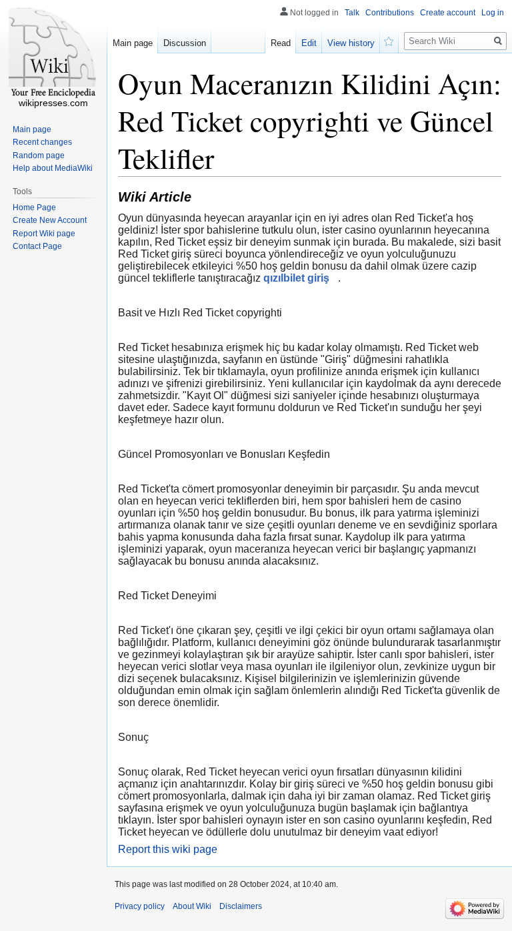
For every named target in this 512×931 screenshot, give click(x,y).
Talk (352, 12)
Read (281, 43)
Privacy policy (140, 906)
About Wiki (192, 906)
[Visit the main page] (53, 53)
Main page (133, 43)
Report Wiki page (44, 233)
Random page (39, 155)
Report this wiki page (167, 849)
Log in (492, 12)
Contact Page (37, 246)
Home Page (34, 207)
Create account (447, 12)
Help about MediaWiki (53, 168)
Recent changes (42, 142)
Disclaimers (240, 906)
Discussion (184, 43)
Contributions (389, 12)
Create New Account (50, 220)
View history (351, 43)
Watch (389, 40)
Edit (309, 43)
